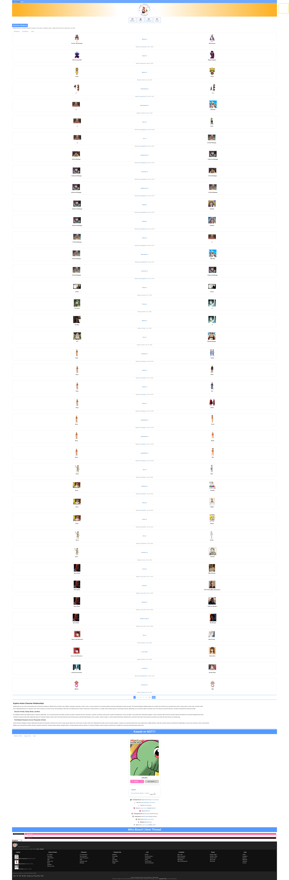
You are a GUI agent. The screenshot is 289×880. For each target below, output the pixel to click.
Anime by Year (50, 866)
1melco (143, 79)
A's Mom (77, 324)
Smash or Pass (213, 856)
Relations (114, 854)
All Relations (17, 31)
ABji (212, 689)
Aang (76, 358)
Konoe (212, 291)
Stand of (144, 55)
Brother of (144, 602)
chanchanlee (144, 46)
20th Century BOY (77, 60)
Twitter (244, 854)
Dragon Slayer (144, 808)
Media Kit (245, 859)
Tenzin (212, 407)
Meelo (212, 440)
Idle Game (212, 861)
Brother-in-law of (144, 618)
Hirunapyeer (143, 361)
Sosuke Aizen (212, 672)
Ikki (213, 457)
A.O (77, 341)
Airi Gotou (20, 869)
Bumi (212, 374)
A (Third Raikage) (211, 142)
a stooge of (144, 668)
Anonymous (30, 834)
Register (42, 849)
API (17, 875)
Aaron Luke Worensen (77, 639)
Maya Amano (21, 863)
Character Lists (83, 861)
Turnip (143, 560)
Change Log (30, 875)
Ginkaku (212, 225)
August (16, 854)
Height (113, 862)
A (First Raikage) (76, 159)
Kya (212, 391)
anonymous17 (143, 96)
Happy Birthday (156, 799)
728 (149, 697)
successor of (144, 171)
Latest (32, 31)
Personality (115, 856)
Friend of (144, 304)
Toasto (143, 344)
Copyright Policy (162, 878)
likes (151, 794)
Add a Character (181, 856)
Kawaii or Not (27, 736)
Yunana (144, 295)
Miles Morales (211, 573)
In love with (145, 651)
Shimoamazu (212, 43)
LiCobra (143, 113)
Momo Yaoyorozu (22, 858)
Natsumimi (143, 63)
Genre (146, 859)
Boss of (145, 122)
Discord (244, 857)
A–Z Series (50, 854)
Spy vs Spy (212, 859)
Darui (212, 126)
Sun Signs (114, 859)
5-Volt (76, 76)
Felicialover (143, 477)
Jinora (212, 424)
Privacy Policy (36, 875)
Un (213, 93)
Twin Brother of (144, 88)
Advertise (245, 861)
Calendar (49, 864)
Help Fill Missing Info (182, 861)
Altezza (212, 523)
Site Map (24, 875)
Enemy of (144, 585)
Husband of (144, 353)
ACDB (17, 1)
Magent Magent (212, 60)
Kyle (212, 473)
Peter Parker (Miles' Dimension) (212, 589)
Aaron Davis (77, 573)
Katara (212, 358)
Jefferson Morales (212, 606)
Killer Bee (213, 109)
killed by (144, 204)
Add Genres (180, 859)
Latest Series (50, 857)
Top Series (49, 856)
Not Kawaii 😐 (152, 781)
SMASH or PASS (18, 736)
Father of (144, 237)
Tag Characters (181, 857)
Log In (22, 1)
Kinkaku (212, 208)
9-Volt (212, 76)
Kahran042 (143, 493)
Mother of (144, 39)
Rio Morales (213, 622)
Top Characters (83, 856)
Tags (48, 859)
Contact (244, 862)
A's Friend (77, 308)
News (48, 862)
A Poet (77, 291)
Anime (140, 20)
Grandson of (144, 552)
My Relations (25, 31)
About (14, 875)
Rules (42, 875)
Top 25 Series (148, 861)
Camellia (212, 490)
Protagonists (148, 857)
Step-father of (144, 254)
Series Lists (50, 861)
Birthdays (132, 20)
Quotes (133, 789)
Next (154, 697)
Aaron (77, 473)
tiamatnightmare (143, 129)
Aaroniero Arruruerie (76, 672)
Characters (148, 20)
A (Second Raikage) (213, 159)
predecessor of (144, 155)
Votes (34, 736)
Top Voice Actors (149, 856)
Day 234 (17, 865)
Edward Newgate (211, 341)
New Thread (153, 829)
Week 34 (17, 859)
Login (37, 849)
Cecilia (211, 540)
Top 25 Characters (149, 862)
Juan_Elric (143, 576)
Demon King (212, 639)
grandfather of (144, 420)
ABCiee (76, 689)
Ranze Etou (212, 656)
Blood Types (115, 861)
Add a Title (180, 854)
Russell (212, 556)
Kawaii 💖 (137, 781)
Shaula (147, 793)
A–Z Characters (83, 854)
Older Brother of (144, 105)
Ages (113, 857)
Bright (212, 506)
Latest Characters (84, 857)
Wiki (20, 875)
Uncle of (144, 569)
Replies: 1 (29, 838)
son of (144, 138)
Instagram (245, 856)
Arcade (157, 20)
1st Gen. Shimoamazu (76, 43)
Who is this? (31, 836)
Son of (144, 337)
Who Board (135, 829)
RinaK (143, 311)
